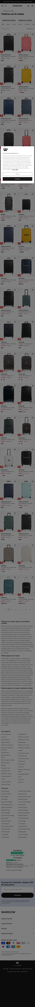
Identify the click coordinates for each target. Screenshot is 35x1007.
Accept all (17, 179)
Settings (17, 174)
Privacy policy (15, 169)
